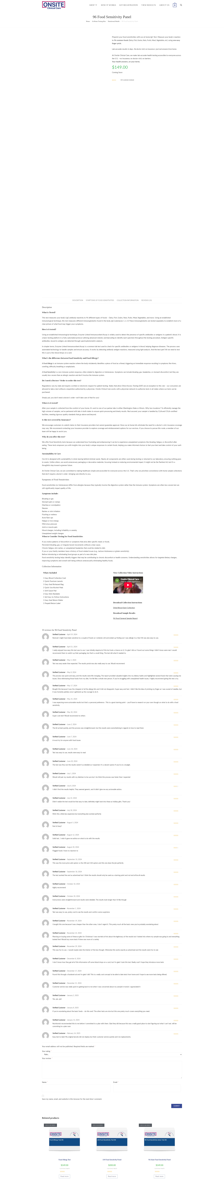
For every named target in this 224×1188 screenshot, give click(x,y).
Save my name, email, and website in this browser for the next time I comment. (72, 1099)
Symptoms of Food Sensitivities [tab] (100, 300)
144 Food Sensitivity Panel (112, 1160)
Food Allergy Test (65, 1160)
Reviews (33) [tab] (146, 300)
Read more (64, 1176)
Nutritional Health (113, 21)
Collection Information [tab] (128, 300)
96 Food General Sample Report (125, 618)
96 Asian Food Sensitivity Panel (159, 1160)
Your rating (46, 1051)
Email (116, 1082)
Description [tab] (77, 300)
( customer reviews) (127, 80)
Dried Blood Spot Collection (124, 608)
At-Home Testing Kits (99, 21)
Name (45, 1082)
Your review (47, 1058)
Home (88, 21)
